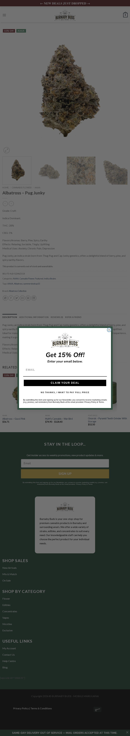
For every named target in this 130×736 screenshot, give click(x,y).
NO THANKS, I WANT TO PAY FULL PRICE (65, 392)
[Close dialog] (109, 330)
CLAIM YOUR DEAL (65, 383)
